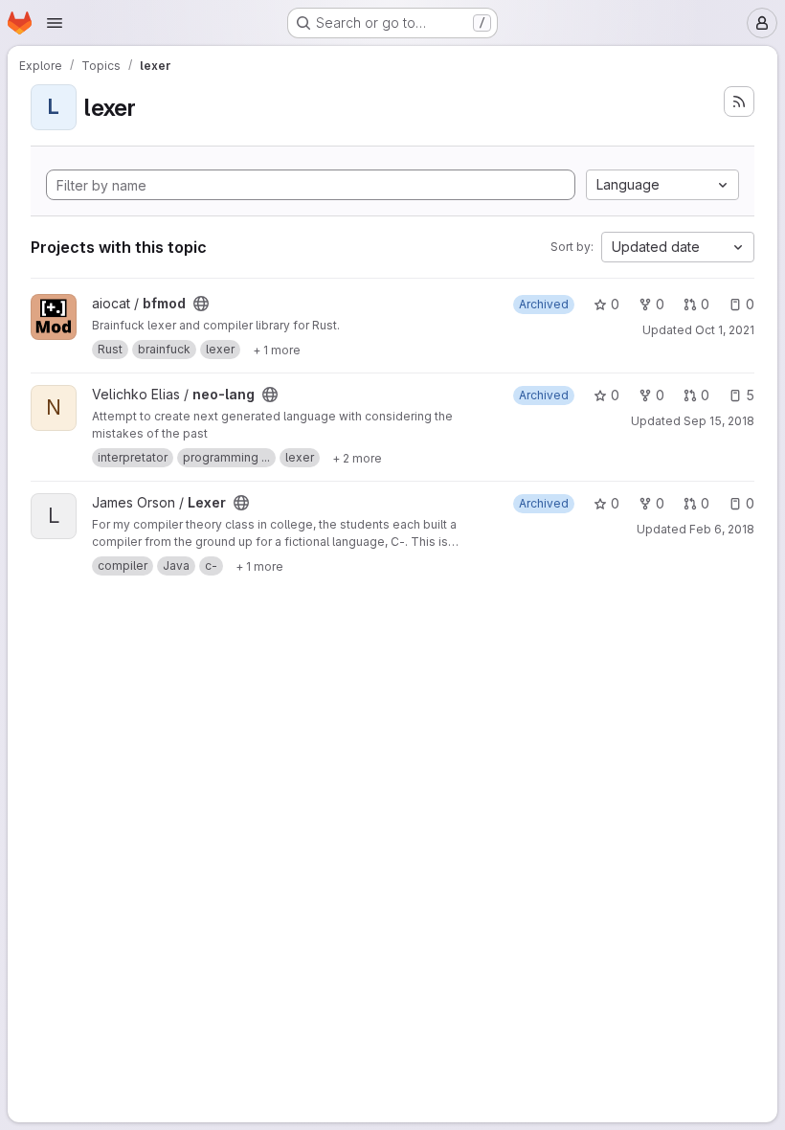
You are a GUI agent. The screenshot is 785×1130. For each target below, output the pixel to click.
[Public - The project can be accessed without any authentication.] (201, 303)
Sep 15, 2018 (719, 421)
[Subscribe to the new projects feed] (739, 101)
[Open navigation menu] (54, 23)
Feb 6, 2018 (721, 529)
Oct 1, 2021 (724, 330)
